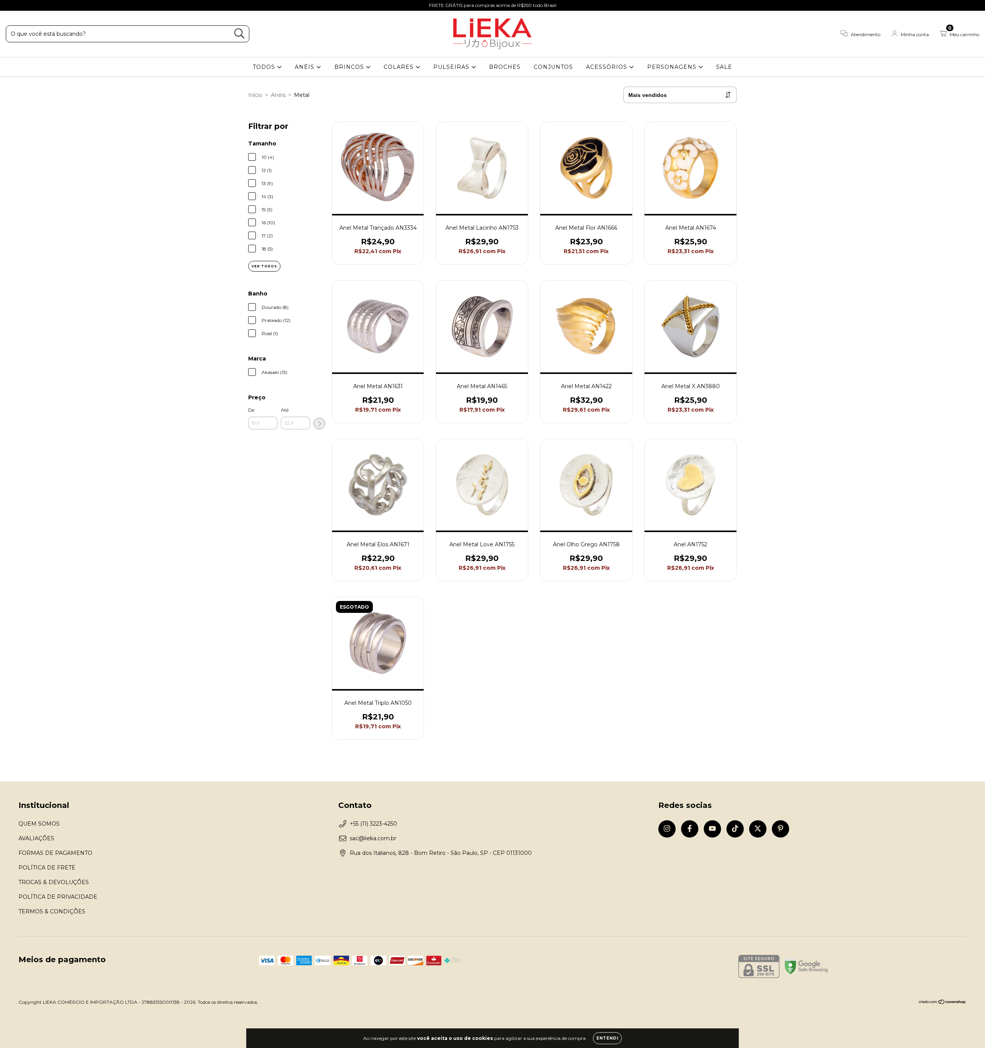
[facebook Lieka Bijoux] (23, 5)
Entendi (607, 1038)
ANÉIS (305, 66)
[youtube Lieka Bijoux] (35, 5)
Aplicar (319, 423)
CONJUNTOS (553, 66)
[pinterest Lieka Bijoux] (69, 5)
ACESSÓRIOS (607, 66)
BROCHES (505, 66)
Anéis (278, 95)
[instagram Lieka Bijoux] (11, 5)
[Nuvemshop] (942, 1002)
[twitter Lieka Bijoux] (58, 5)
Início (255, 95)
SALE (724, 66)
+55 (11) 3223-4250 (373, 823)
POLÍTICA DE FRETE (46, 867)
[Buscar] (239, 34)
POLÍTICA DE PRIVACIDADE (57, 896)
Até (285, 410)
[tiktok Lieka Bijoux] (46, 5)
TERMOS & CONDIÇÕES (51, 911)
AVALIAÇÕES (36, 838)
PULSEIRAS (452, 66)
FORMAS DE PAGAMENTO (55, 852)
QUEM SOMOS (39, 823)
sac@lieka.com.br (373, 838)
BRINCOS (350, 66)
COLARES (400, 66)
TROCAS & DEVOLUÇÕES (53, 882)
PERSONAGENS (672, 66)
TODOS (265, 66)
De (251, 410)
